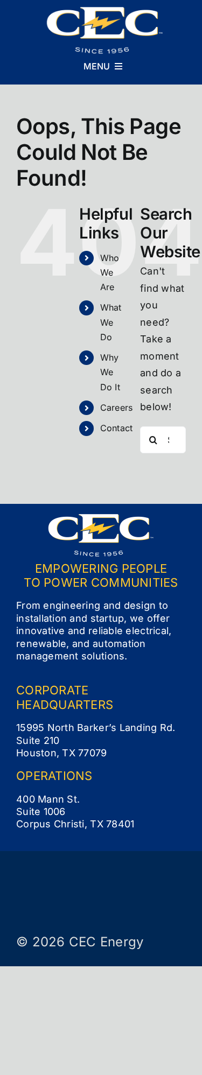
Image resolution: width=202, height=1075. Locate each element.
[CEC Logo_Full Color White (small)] (105, 11)
